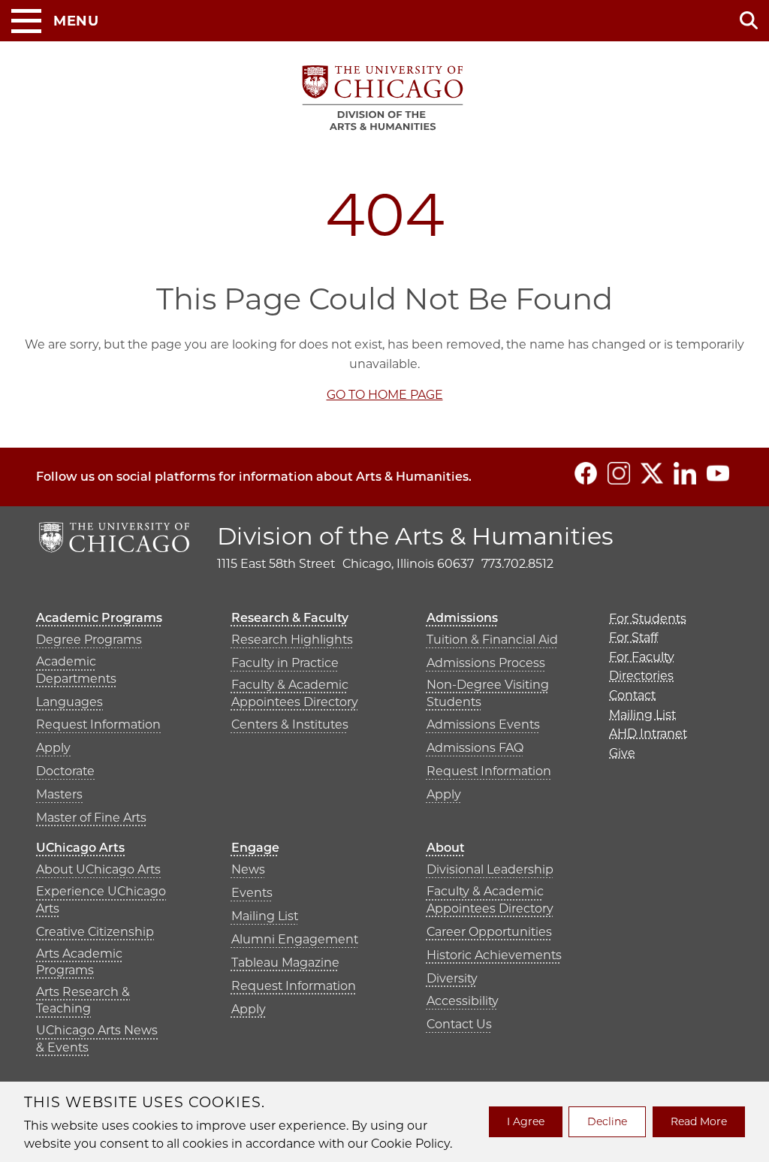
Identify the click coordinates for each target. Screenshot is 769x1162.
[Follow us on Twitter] (652, 473)
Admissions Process (486, 663)
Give (622, 753)
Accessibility (463, 1001)
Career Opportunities (489, 932)
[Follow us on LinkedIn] (685, 473)
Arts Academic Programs (79, 961)
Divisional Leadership (490, 869)
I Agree (525, 1121)
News (248, 869)
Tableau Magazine (285, 962)
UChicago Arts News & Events (97, 1038)
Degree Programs (89, 639)
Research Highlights (292, 639)
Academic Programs (99, 618)
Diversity (452, 978)
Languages (69, 702)
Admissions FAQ (475, 748)
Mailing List (264, 916)
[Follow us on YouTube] (718, 473)
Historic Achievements (494, 955)
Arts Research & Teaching (83, 1000)
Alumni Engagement (294, 939)
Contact (632, 695)
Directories (641, 676)
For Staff (633, 637)
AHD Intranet (648, 733)
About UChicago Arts (98, 869)
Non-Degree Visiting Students (488, 693)
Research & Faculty (289, 618)
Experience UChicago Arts (101, 899)
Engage (255, 848)
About (446, 848)
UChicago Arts (80, 848)
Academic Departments (76, 669)
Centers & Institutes (289, 724)
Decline (607, 1121)
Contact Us (459, 1024)
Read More (699, 1121)
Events (252, 893)
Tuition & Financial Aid (492, 639)
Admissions (462, 618)
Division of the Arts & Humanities (415, 536)
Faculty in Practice (285, 663)
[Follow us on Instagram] (619, 473)
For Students (647, 618)
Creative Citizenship (95, 932)
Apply (53, 748)
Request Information (98, 724)
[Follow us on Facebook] (585, 473)
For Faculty (641, 657)
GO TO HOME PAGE (385, 395)
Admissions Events (483, 724)
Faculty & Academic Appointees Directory (294, 693)
